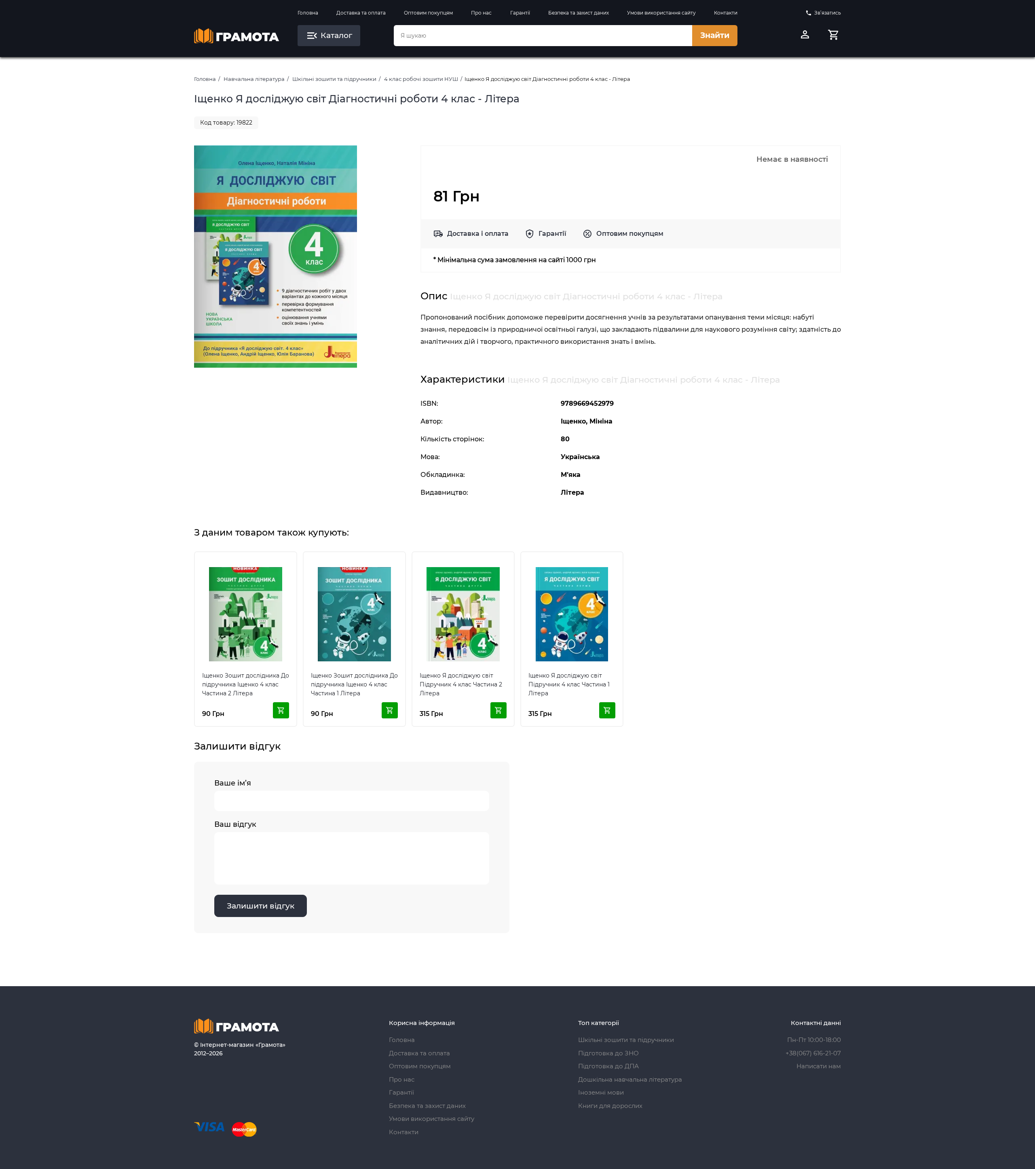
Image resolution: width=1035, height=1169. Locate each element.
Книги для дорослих (610, 1106)
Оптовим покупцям (428, 13)
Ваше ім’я (232, 783)
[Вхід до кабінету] (805, 35)
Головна (308, 13)
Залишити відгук (260, 906)
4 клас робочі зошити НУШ (421, 79)
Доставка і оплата (478, 233)
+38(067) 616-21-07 (813, 1053)
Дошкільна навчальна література (630, 1079)
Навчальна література (254, 79)
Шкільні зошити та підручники (334, 79)
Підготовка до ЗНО (608, 1053)
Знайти (714, 35)
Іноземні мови (601, 1092)
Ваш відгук (235, 824)
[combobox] (543, 35)
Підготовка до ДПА (608, 1066)
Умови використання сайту (661, 13)
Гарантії (520, 13)
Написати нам (818, 1066)
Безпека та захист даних (578, 13)
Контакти (725, 13)
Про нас (481, 13)
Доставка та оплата (361, 13)
